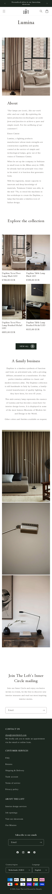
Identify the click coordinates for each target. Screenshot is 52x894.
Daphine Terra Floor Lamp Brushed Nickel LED (12, 325)
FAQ (7, 758)
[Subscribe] (44, 710)
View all (24, 346)
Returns (8, 764)
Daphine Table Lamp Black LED (35, 274)
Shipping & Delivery (14, 770)
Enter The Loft (21, 889)
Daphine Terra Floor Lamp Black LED (11, 274)
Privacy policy (11, 789)
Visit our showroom (14, 819)
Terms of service (12, 783)
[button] (4, 11)
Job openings (11, 813)
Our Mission (11, 825)
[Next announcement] (47, 3)
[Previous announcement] (5, 3)
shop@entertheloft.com (16, 735)
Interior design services (16, 806)
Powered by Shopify (34, 889)
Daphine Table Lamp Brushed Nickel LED (35, 324)
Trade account (11, 777)
